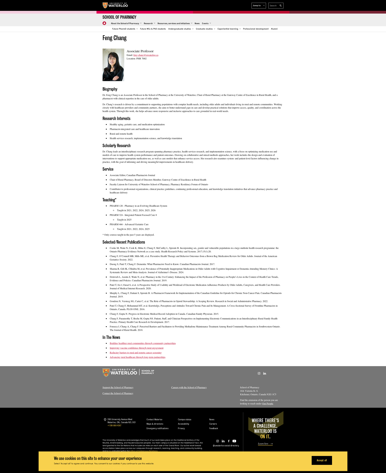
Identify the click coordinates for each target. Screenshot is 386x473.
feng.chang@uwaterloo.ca (145, 55)
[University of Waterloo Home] (115, 5)
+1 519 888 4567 (114, 425)
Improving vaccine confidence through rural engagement (136, 347)
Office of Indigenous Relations (144, 451)
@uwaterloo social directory (226, 445)
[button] (259, 5)
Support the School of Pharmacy (118, 387)
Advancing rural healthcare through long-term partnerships (137, 357)
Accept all (322, 460)
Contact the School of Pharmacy (118, 393)
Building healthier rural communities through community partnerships (143, 343)
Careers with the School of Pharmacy (189, 387)
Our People (267, 403)
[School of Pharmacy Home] (104, 23)
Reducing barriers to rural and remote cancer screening (136, 352)
